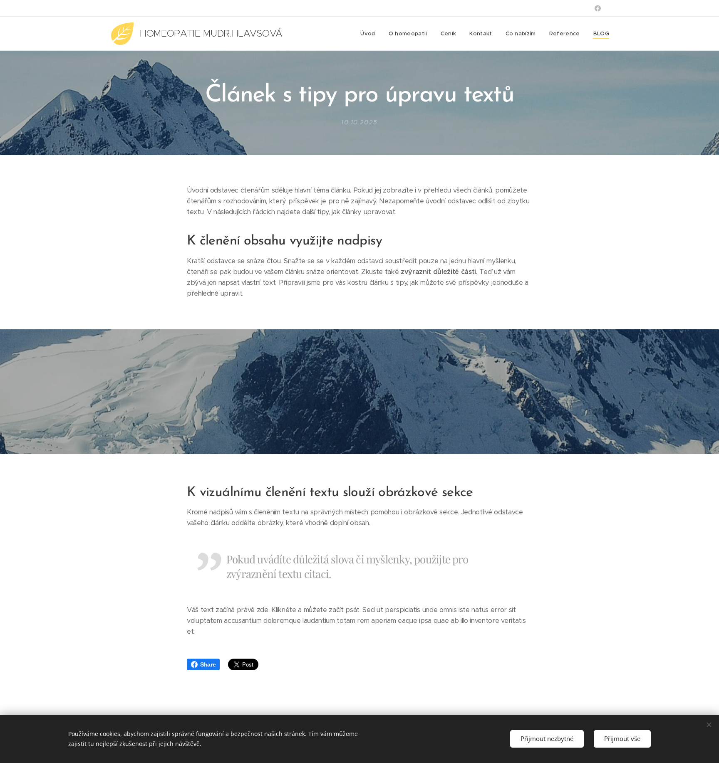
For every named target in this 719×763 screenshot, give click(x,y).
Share (208, 664)
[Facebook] (598, 8)
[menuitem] (370, 33)
